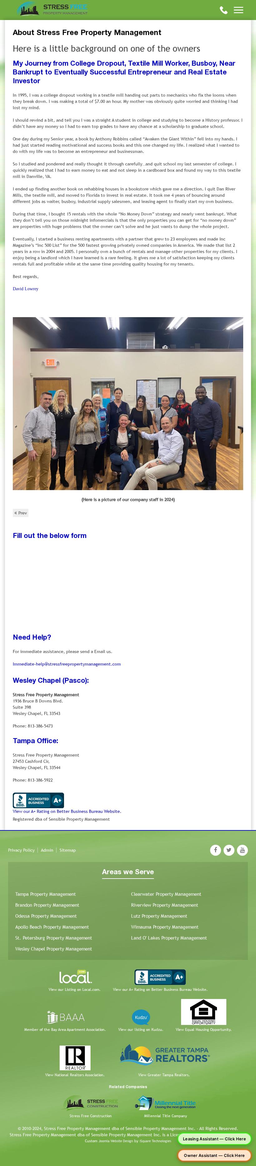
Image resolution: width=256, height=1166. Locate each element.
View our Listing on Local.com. (75, 989)
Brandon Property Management (47, 905)
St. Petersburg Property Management (53, 937)
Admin (47, 850)
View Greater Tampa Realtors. (164, 1075)
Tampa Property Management (45, 894)
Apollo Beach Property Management (52, 927)
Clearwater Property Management (166, 894)
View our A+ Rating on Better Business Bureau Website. (67, 811)
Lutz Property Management (159, 916)
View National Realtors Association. (75, 1075)
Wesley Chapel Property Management (53, 948)
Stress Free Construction (91, 1116)
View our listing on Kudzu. (140, 1029)
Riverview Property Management (164, 905)
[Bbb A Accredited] (38, 799)
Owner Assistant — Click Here (214, 1155)
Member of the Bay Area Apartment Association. (65, 1029)
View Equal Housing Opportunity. (204, 1029)
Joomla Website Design (116, 1141)
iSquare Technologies (155, 1141)
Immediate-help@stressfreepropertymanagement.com (67, 664)
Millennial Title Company (165, 1116)
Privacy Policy (21, 850)
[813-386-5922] (224, 9)
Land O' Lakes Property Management (169, 937)
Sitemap (68, 850)
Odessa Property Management (46, 916)
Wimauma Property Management (165, 927)
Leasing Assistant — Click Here (214, 1138)
